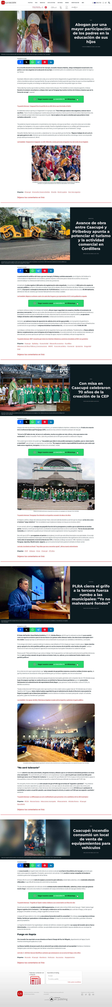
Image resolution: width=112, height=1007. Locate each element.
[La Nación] (8, 2)
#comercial (70, 346)
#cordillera (68, 343)
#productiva (79, 346)
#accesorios (59, 957)
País (91, 20)
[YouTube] (93, 994)
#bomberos (43, 957)
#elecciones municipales (48, 801)
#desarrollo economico (57, 343)
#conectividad (44, 343)
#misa (38, 551)
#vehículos (51, 957)
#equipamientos (70, 957)
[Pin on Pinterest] (45, 62)
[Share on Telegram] (39, 62)
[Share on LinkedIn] (51, 62)
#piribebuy (35, 343)
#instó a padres (62, 192)
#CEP (26, 551)
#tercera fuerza (34, 801)
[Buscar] (109, 2)
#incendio (28, 957)
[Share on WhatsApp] (32, 62)
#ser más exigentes (74, 192)
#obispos (32, 551)
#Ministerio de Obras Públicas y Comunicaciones (32, 346)
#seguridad (87, 346)
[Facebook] (82, 994)
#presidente (21, 804)
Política (91, 581)
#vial (18, 349)
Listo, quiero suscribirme (74, 982)
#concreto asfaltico (60, 346)
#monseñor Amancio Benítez (41, 192)
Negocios (90, 218)
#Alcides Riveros (73, 801)
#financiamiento (62, 801)
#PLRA (27, 801)
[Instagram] (89, 994)
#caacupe (28, 343)
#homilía (53, 192)
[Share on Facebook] (20, 62)
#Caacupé (28, 192)
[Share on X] (26, 62)
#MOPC (50, 346)
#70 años (52, 551)
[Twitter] (86, 994)
